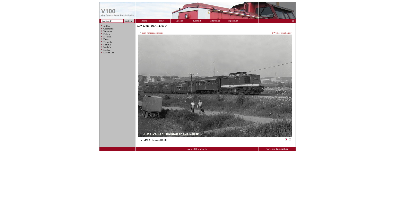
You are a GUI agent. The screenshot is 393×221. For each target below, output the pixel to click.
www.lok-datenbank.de (277, 149)
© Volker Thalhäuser (281, 33)
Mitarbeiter (215, 20)
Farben (106, 34)
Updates (179, 20)
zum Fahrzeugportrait (152, 33)
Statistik (107, 44)
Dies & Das (108, 52)
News (161, 20)
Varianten (107, 31)
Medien (107, 50)
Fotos (105, 39)
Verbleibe (107, 42)
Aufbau (107, 26)
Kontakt (197, 20)
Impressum (233, 20)
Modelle (107, 47)
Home (144, 20)
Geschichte (108, 28)
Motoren (107, 36)
